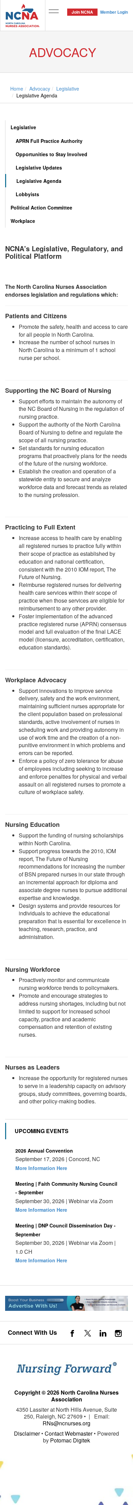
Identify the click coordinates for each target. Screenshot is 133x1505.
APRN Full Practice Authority (49, 140)
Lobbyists (27, 194)
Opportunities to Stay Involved (51, 154)
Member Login (114, 12)
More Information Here (41, 1168)
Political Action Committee (41, 207)
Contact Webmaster (68, 1433)
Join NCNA (82, 12)
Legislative (23, 127)
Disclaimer (27, 1433)
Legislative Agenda (38, 180)
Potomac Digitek (70, 1440)
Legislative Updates (39, 167)
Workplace (23, 220)
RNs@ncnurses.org (66, 1423)
